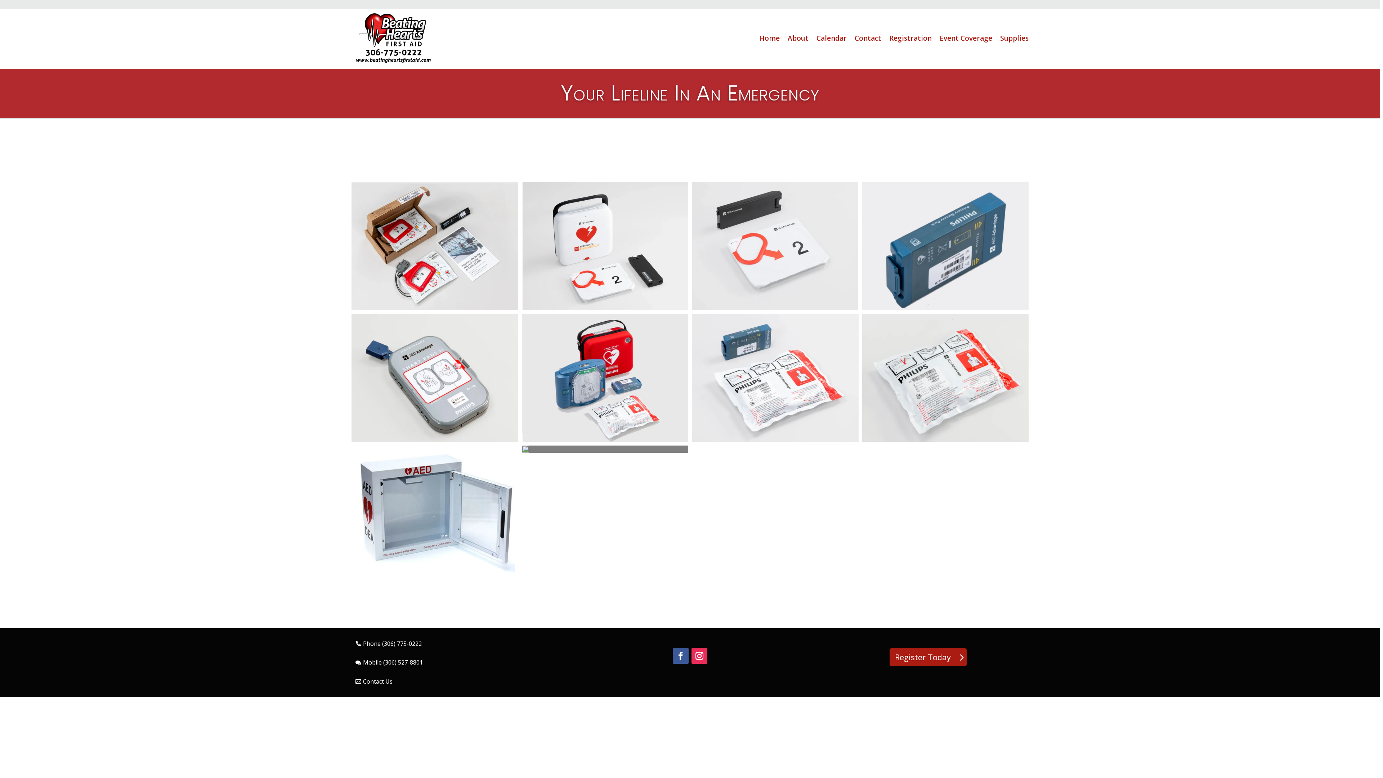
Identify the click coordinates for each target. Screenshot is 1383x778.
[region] (691, 389)
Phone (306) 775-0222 (392, 644)
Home (769, 38)
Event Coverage (966, 38)
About (798, 38)
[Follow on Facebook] (681, 656)
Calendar (831, 38)
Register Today (923, 657)
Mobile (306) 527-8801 (393, 662)
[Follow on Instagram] (699, 656)
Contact (868, 38)
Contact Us (378, 681)
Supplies (1014, 38)
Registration (910, 38)
